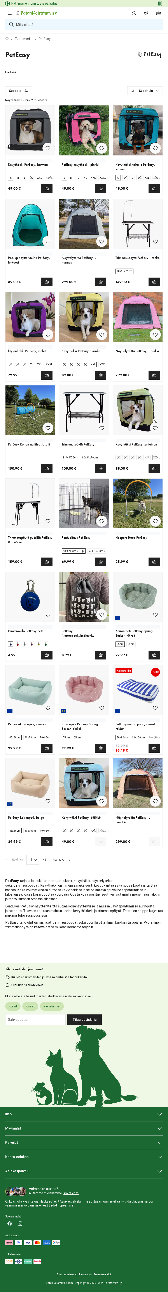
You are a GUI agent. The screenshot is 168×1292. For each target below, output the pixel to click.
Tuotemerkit (24, 39)
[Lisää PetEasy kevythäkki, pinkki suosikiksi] (101, 148)
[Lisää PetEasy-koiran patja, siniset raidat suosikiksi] (155, 707)
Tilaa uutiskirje (84, 1020)
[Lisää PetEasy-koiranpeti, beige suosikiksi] (47, 801)
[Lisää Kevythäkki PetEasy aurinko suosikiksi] (101, 334)
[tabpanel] (84, 510)
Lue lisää (10, 72)
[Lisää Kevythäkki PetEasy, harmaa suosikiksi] (47, 148)
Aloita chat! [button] (71, 1193)
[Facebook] (9, 1223)
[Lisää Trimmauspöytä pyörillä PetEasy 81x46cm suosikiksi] (47, 521)
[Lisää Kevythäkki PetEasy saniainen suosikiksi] (155, 427)
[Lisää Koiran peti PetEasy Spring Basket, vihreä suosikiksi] (155, 614)
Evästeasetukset (67, 1274)
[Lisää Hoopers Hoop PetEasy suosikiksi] (155, 521)
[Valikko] (9, 13)
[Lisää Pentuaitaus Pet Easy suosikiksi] (101, 521)
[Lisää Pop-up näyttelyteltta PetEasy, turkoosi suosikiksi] (47, 241)
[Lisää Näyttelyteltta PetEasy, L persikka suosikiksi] (155, 801)
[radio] (10, 177)
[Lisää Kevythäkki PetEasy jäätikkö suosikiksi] (101, 801)
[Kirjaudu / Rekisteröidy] (134, 13)
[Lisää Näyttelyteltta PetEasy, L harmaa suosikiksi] (101, 241)
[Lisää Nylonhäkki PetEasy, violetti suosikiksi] (47, 334)
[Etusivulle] (7, 39)
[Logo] (37, 13)
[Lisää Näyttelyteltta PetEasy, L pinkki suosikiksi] (155, 334)
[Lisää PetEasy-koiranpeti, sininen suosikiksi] (47, 707)
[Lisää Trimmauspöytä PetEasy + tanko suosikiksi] (155, 241)
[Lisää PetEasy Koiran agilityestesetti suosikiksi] (47, 427)
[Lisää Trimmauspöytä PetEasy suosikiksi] (101, 427)
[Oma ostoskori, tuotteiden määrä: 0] (158, 13)
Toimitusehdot (102, 1274)
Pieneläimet (52, 1006)
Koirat (13, 1006)
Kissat (30, 1006)
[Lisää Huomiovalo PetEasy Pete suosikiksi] (47, 614)
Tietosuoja (85, 1274)
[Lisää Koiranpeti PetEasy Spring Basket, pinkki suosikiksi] (101, 707)
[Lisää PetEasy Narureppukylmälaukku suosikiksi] (101, 614)
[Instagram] (20, 1223)
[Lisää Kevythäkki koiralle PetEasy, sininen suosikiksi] (155, 148)
